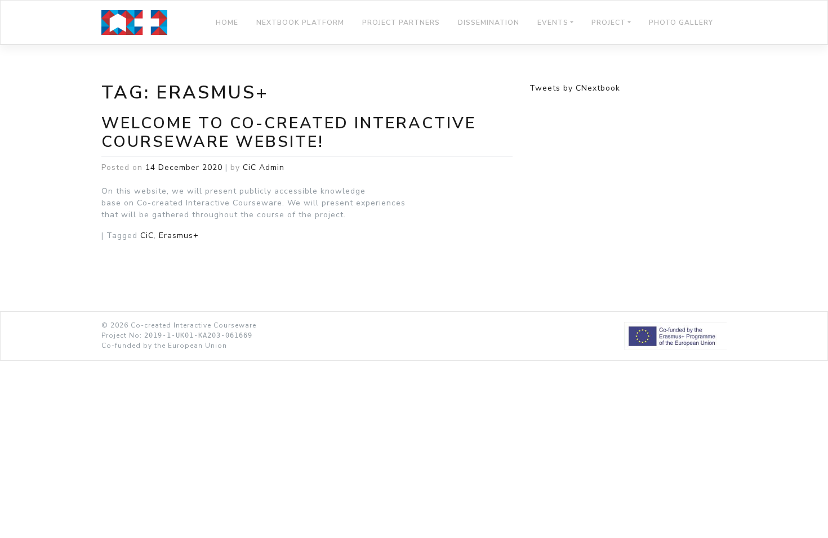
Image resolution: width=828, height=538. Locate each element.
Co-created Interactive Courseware (193, 325)
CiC (147, 235)
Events (552, 22)
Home (227, 22)
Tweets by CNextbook (574, 88)
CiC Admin (263, 167)
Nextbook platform (300, 22)
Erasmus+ (179, 235)
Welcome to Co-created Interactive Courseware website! (288, 133)
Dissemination (488, 22)
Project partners (401, 22)
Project (608, 22)
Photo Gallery (681, 22)
